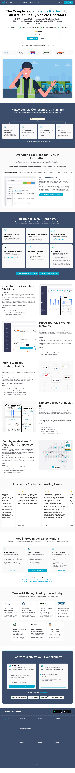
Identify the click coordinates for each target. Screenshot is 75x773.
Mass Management (41, 728)
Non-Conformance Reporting (60, 724)
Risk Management (41, 738)
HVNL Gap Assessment (42, 750)
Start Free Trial (68, 2)
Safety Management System (43, 722)
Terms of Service (58, 746)
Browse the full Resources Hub (29, 579)
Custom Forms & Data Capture (43, 732)
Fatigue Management (41, 724)
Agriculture (22, 744)
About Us (56, 744)
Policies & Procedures (42, 734)
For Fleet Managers (23, 722)
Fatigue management (57, 241)
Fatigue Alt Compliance (59, 728)
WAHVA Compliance (23, 730)
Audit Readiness (58, 722)
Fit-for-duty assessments (58, 239)
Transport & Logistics (24, 752)
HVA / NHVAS (22, 734)
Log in (53, 2)
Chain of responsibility (10, 257)
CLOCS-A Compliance (24, 732)
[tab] (10, 172)
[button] (25, 2)
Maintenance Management (42, 726)
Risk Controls (40, 736)
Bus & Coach (22, 746)
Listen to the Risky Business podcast (41, 581)
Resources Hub (40, 744)
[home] (7, 2)
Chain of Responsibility (59, 720)
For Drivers (22, 720)
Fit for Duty (57, 726)
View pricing (43, 692)
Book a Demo (44, 38)
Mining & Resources (24, 750)
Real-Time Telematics (42, 730)
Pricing (39, 2)
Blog (38, 746)
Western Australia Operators (25, 757)
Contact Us (59, 2)
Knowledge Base (41, 748)
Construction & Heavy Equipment (26, 748)
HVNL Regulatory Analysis (45, 579)
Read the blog (27, 581)
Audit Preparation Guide (42, 752)
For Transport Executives (25, 724)
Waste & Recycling (23, 755)
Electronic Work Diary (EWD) (43, 720)
